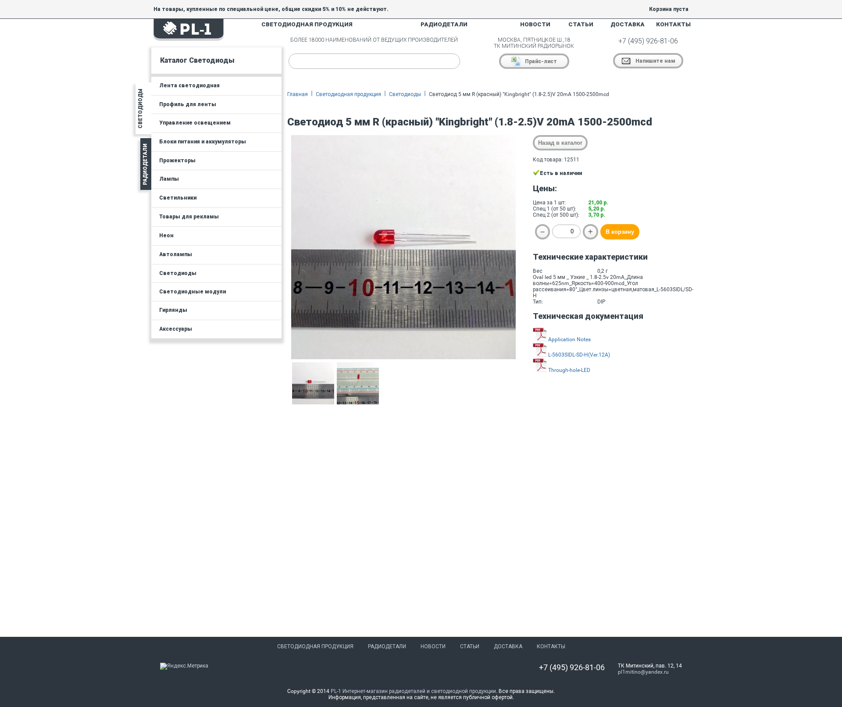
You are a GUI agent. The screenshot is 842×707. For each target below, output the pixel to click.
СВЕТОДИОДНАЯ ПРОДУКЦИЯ (307, 24)
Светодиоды (405, 94)
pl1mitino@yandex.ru (643, 672)
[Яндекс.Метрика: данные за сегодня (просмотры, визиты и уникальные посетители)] (184, 666)
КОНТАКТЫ (673, 24)
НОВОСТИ (535, 24)
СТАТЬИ (580, 24)
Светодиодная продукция (348, 94)
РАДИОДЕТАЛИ (444, 24)
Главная (297, 94)
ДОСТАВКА (627, 24)
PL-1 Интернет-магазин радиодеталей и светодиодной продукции (413, 691)
